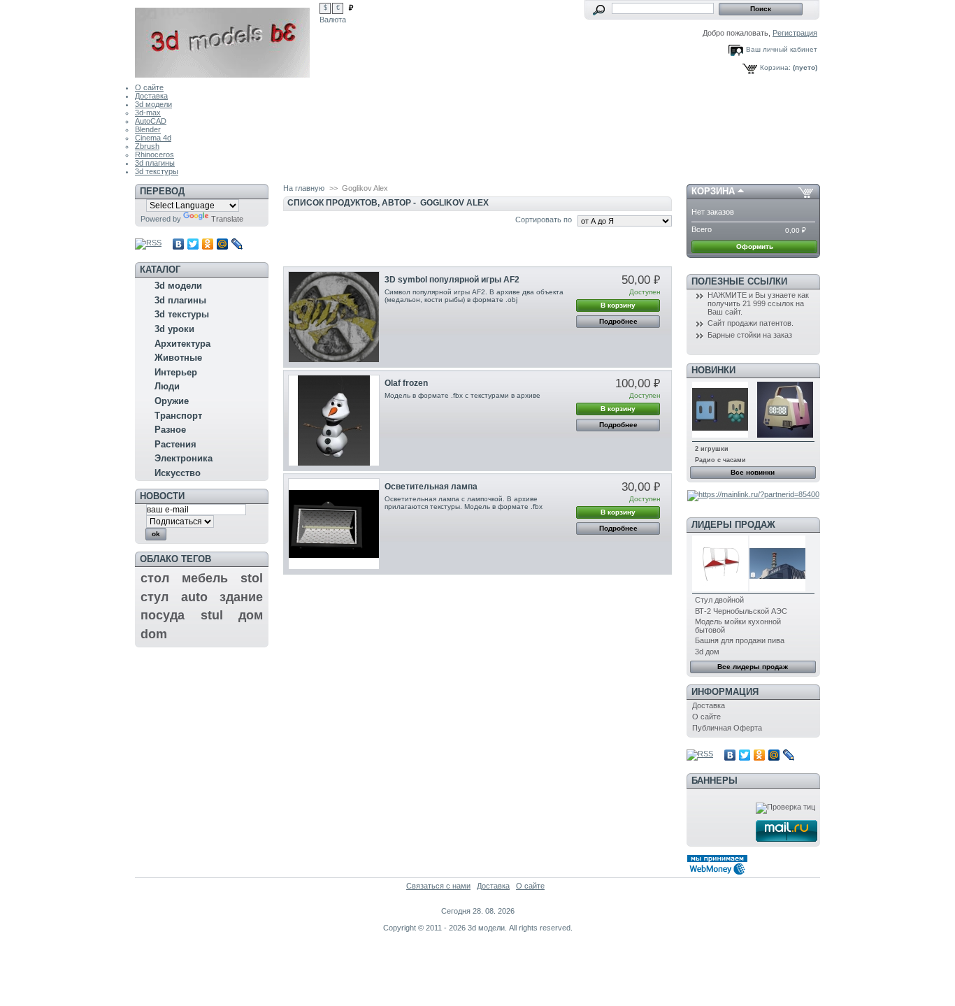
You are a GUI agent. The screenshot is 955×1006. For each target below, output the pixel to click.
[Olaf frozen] (334, 420)
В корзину (618, 305)
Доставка (151, 96)
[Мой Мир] (222, 244)
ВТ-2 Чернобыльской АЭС (741, 611)
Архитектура (182, 343)
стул (154, 597)
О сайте (149, 87)
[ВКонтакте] (178, 244)
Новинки (713, 370)
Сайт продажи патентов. (751, 323)
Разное (170, 429)
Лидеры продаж (733, 524)
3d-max (148, 112)
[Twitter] (193, 244)
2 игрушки (711, 448)
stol (251, 578)
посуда (163, 615)
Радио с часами (720, 460)
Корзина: (775, 67)
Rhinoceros (154, 154)
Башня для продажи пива (739, 640)
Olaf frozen (406, 383)
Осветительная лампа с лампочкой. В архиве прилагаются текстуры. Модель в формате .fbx (464, 502)
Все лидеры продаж (752, 666)
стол (155, 578)
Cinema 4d (153, 138)
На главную (303, 188)
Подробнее (618, 321)
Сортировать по (543, 219)
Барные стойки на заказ (750, 335)
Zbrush (147, 146)
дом (250, 615)
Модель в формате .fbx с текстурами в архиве (464, 395)
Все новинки (753, 472)
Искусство (178, 473)
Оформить (754, 246)
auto (194, 597)
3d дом (707, 651)
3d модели (153, 104)
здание (241, 597)
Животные (178, 357)
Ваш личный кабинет (781, 49)
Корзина (713, 191)
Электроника (184, 458)
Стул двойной (719, 600)
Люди (167, 386)
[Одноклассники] (208, 244)
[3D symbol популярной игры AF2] (334, 317)
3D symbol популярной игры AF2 (452, 280)
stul (212, 615)
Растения (175, 444)
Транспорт (178, 415)
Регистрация (795, 33)
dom (154, 634)
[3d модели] (227, 39)
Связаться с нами (438, 886)
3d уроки (174, 329)
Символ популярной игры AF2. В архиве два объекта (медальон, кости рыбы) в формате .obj (474, 295)
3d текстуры (156, 171)
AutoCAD (150, 121)
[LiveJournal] (237, 244)
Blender (148, 129)
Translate (227, 219)
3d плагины (155, 163)
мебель (205, 578)
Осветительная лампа (431, 486)
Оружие (172, 401)
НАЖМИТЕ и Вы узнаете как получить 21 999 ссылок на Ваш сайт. (758, 303)
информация (725, 692)
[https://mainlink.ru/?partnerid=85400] (753, 494)
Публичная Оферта (727, 728)
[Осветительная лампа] (334, 524)
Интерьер (176, 372)
